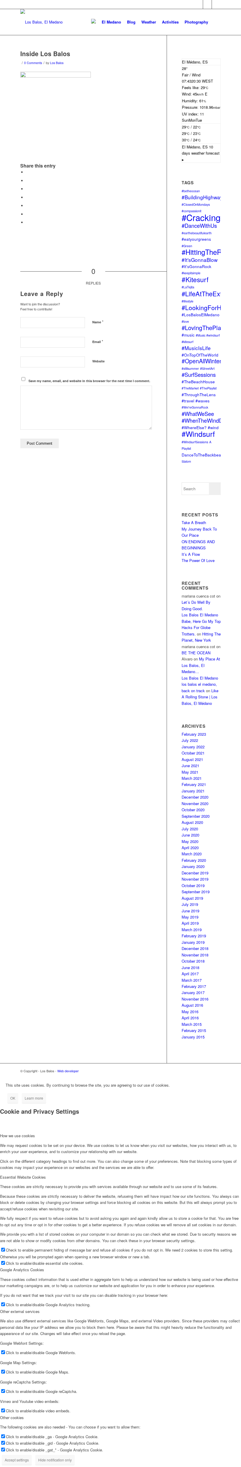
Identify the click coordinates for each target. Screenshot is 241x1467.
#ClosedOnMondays (196, 204)
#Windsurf (198, 434)
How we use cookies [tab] (17, 1135)
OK (12, 1097)
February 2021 (194, 784)
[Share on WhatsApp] (27, 189)
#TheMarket (190, 388)
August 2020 (192, 822)
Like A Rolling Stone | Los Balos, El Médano (200, 697)
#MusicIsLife (196, 348)
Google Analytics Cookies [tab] (22, 1269)
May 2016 (190, 1011)
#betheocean (191, 191)
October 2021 (193, 753)
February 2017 (194, 986)
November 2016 (195, 999)
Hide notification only (55, 1459)
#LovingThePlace (204, 327)
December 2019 (195, 873)
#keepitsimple (191, 273)
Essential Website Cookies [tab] (23, 1177)
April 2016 (190, 1018)
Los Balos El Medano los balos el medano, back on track (200, 684)
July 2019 (190, 904)
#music (188, 335)
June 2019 (190, 911)
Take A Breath (194, 522)
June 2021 (190, 765)
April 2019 (190, 923)
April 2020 (190, 847)
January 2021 (193, 791)
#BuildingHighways (203, 197)
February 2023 (194, 734)
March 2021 (192, 778)
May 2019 (190, 917)
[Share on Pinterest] (27, 197)
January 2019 (193, 942)
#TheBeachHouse (198, 381)
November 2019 (195, 879)
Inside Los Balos (45, 53)
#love (185, 321)
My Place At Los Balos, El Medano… (201, 665)
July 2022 (190, 740)
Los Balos (56, 63)
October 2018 (193, 961)
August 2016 (192, 1005)
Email (97, 341)
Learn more (34, 1097)
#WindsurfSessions (195, 442)
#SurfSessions (199, 374)
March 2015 (192, 1024)
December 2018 (195, 948)
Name (97, 321)
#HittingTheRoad (207, 252)
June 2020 (190, 835)
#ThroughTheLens (199, 394)
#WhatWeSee (198, 413)
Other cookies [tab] (12, 1417)
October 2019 (193, 885)
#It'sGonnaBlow (199, 259)
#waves (202, 401)
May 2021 (190, 772)
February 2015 (194, 1030)
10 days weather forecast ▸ (201, 153)
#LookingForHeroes (209, 307)
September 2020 (196, 816)
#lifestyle (187, 301)
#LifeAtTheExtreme (209, 293)
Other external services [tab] (20, 1311)
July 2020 (190, 829)
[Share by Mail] (27, 222)
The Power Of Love (198, 560)
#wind (213, 427)
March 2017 (192, 980)
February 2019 (194, 936)
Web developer (68, 1070)
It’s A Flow (191, 554)
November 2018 (195, 955)
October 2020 (193, 809)
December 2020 (195, 797)
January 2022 (193, 747)
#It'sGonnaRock (196, 266)
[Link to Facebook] (198, 4)
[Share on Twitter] (27, 180)
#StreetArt (207, 368)
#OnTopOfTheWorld (200, 355)
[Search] (216, 22)
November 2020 (195, 803)
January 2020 (193, 866)
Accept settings (17, 1459)
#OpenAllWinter (202, 361)
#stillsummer (190, 368)
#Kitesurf (195, 279)
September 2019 (196, 891)
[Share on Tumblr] (27, 214)
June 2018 (190, 967)
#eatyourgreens (196, 239)
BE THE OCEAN (196, 652)
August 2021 (192, 759)
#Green (187, 246)
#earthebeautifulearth (197, 233)
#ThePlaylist (208, 388)
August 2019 (192, 898)
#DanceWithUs (199, 225)
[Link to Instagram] (216, 4)
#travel (188, 401)
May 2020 (190, 841)
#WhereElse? (194, 427)
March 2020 (192, 854)
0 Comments (33, 63)
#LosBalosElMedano (201, 314)
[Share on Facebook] (27, 172)
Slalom (186, 461)
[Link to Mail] (207, 4)
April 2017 (190, 973)
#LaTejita (188, 287)
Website (98, 361)
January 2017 (193, 992)
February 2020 (194, 860)
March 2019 (192, 929)
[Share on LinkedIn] (27, 205)
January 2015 (193, 1037)
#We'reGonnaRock (195, 407)
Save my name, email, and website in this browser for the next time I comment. (89, 381)
